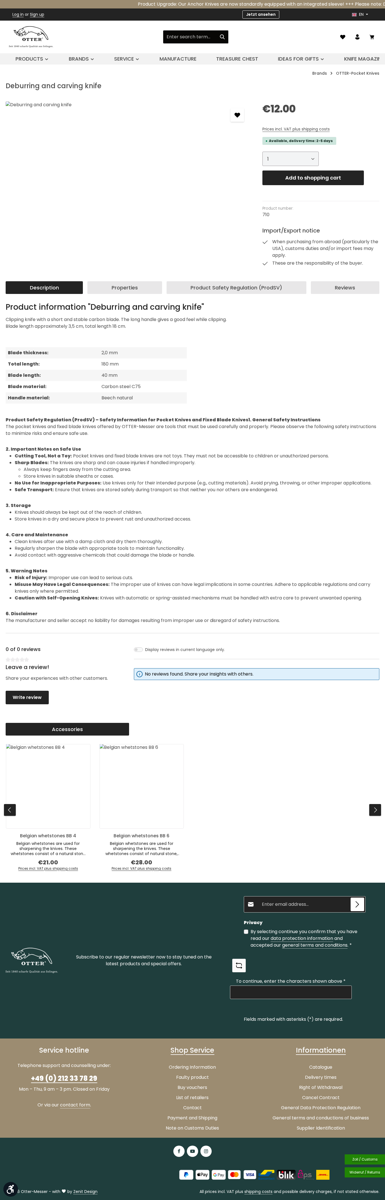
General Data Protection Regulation (320, 1107)
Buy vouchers (192, 1087)
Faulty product (192, 1077)
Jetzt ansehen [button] (261, 14)
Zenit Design (85, 1191)
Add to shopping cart (313, 177)
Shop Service (192, 1050)
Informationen (321, 1050)
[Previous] (10, 810)
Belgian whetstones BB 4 (48, 836)
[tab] (44, 287)
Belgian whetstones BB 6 (141, 836)
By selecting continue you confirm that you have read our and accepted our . (304, 938)
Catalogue (320, 1067)
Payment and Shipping (192, 1118)
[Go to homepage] (31, 37)
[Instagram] (206, 1151)
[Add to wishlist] (237, 115)
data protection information (302, 938)
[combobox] (190, 37)
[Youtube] (192, 1151)
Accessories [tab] (67, 729)
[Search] (222, 37)
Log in (18, 14)
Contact (192, 1107)
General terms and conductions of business (321, 1118)
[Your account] (357, 37)
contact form (75, 1105)
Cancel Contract (321, 1097)
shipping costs (258, 1191)
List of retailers (192, 1097)
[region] (128, 162)
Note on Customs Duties (192, 1128)
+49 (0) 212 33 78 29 (64, 1078)
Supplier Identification (321, 1128)
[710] (128, 162)
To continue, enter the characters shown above (291, 981)
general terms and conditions (315, 945)
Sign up (37, 14)
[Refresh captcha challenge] (239, 965)
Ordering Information (192, 1067)
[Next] (375, 810)
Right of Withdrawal (320, 1087)
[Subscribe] (357, 904)
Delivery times (321, 1077)
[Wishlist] (342, 37)
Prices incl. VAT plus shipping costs (296, 129)
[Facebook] (179, 1151)
